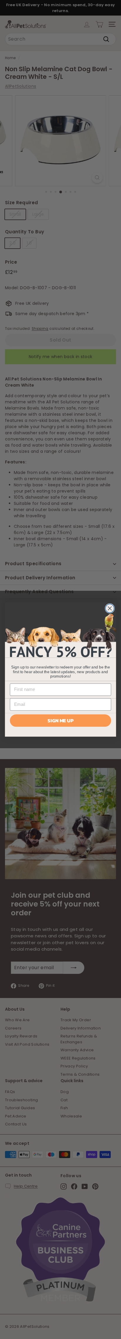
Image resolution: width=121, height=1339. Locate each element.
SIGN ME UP (60, 720)
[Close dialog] (109, 608)
